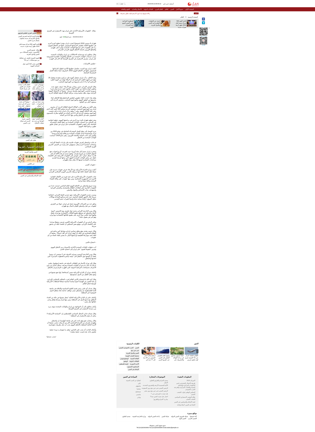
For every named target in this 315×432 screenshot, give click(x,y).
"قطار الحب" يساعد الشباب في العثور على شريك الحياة (24, 87)
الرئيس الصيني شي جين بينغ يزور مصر (156, 391)
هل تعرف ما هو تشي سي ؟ (159, 394)
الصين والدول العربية (31, 152)
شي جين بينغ (135, 350)
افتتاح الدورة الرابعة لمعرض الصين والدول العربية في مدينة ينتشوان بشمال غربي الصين (28, 38)
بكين (139, 383)
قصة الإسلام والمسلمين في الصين (30, 175)
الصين (172, 9)
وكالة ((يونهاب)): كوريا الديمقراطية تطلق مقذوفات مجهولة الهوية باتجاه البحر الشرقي (133, 13)
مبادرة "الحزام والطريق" (160, 399)
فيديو (150, 13)
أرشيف (171, 4)
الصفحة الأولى (189, 9)
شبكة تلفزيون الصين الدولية (179, 416)
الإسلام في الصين (133, 369)
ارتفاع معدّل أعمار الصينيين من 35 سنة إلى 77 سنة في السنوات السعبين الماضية (149, 360)
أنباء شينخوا (193, 416)
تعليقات (156, 13)
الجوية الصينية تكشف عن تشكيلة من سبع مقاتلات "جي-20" (29, 59)
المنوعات (163, 13)
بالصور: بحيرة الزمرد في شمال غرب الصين (25, 121)
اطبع (61, 37)
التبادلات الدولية (148, 9)
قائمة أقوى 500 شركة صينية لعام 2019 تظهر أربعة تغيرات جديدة (29, 45)
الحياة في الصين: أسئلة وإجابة (186, 405)
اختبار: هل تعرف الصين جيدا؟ (159, 396)
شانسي (138, 394)
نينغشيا (139, 389)
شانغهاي (138, 386)
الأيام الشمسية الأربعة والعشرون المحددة (155, 385)
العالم (166, 9)
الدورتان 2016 (191, 380)
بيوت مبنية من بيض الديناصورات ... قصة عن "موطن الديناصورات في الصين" (38, 106)
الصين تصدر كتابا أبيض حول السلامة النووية (31, 65)
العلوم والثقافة (125, 9)
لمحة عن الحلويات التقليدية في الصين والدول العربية (154, 23)
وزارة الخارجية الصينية (139, 416)
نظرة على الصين (31, 140)
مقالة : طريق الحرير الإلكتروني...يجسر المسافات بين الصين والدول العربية (29, 52)
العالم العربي (159, 9)
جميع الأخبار (179, 9)
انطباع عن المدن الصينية (133, 380)
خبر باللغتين (30, 164)
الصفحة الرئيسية (193, 17)
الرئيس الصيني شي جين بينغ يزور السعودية (155, 388)
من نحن (165, 4)
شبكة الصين (165, 416)
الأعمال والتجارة (137, 9)
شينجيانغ (138, 391)
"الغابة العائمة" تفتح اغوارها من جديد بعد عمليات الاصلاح (38, 121)
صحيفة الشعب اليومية (132, 356)
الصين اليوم (182, 418)
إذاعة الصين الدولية (154, 416)
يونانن (139, 397)
